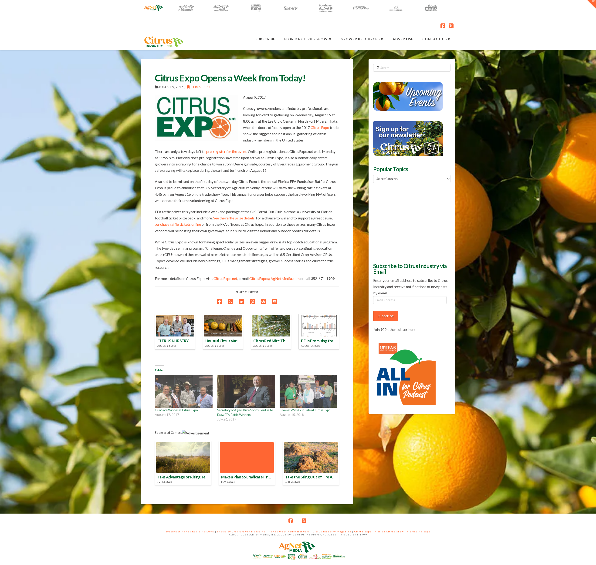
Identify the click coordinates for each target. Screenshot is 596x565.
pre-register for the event (226, 151)
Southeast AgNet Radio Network (190, 531)
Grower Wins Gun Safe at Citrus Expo (305, 410)
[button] (591, 4)
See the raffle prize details (233, 218)
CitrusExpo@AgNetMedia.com (274, 278)
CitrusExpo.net (225, 278)
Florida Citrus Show (389, 531)
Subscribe (386, 315)
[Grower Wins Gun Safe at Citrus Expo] (308, 391)
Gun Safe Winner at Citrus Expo (176, 410)
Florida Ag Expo (418, 531)
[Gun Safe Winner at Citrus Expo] (184, 391)
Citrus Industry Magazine (332, 531)
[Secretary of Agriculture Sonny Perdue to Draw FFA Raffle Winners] (246, 391)
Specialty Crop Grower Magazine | (243, 531)
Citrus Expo (200, 87)
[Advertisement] (408, 222)
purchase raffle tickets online (178, 224)
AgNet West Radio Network (289, 531)
